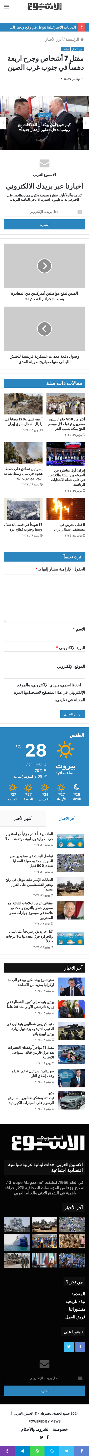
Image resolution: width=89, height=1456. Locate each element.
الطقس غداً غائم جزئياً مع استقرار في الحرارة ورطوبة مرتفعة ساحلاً (29, 836)
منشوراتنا (77, 1309)
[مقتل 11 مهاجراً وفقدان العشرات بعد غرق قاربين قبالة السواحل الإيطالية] (71, 1054)
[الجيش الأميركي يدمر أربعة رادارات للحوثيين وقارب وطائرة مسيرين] (17, 1242)
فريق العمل (75, 1316)
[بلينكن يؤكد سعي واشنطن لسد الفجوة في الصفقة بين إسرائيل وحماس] (45, 1260)
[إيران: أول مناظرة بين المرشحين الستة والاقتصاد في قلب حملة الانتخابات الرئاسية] (65, 454)
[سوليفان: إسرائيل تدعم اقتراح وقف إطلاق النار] (71, 1078)
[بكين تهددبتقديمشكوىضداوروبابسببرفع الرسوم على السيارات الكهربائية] (71, 1100)
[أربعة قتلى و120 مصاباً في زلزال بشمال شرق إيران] (23, 403)
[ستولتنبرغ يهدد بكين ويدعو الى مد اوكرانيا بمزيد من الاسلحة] (71, 987)
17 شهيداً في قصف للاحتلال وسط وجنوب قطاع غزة (23, 527)
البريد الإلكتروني (70, 647)
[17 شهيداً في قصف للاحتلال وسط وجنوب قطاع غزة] (23, 509)
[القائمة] (6, 6)
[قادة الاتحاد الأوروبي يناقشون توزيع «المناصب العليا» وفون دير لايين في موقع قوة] (45, 1241)
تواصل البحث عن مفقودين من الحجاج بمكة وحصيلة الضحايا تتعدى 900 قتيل (31, 861)
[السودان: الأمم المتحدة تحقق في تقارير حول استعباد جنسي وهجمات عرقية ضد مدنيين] (72, 1241)
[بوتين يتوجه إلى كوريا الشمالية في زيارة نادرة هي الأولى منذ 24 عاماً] (71, 1009)
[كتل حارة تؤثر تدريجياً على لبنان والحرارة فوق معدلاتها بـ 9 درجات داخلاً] (70, 938)
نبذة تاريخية (75, 1301)
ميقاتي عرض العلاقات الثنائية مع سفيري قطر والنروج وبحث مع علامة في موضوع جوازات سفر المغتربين (30, 910)
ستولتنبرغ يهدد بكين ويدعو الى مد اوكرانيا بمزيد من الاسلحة (31, 982)
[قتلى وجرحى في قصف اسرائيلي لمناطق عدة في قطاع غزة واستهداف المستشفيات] (17, 1224)
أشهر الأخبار (23, 818)
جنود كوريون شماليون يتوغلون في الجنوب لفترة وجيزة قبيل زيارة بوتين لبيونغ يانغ (30, 1028)
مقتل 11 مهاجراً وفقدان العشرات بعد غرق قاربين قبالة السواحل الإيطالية (31, 1052)
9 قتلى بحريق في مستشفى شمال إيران (69, 527)
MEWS (55, 1421)
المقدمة (78, 1293)
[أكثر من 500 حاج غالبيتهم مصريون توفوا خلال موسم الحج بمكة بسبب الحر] (65, 403)
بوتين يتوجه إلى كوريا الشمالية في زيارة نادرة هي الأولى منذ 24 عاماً (30, 1004)
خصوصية (60, 1429)
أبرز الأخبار (54, 39)
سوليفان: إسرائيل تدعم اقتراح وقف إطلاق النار (33, 1073)
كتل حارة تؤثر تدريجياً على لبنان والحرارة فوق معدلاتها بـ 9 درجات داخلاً (29, 936)
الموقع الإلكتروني (71, 666)
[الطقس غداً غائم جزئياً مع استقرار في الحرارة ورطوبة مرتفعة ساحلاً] (70, 841)
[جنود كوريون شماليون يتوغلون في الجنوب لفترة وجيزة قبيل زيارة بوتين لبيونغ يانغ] (71, 1031)
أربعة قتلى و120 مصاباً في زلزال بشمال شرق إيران (24, 421)
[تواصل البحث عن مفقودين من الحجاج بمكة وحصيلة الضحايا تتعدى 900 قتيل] (70, 863)
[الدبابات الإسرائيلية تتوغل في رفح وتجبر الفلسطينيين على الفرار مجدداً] (70, 886)
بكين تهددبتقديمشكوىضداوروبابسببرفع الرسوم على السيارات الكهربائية (31, 1098)
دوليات (66, 49)
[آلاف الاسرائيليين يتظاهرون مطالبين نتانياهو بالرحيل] (72, 1260)
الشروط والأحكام (35, 1429)
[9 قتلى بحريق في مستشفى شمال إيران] (65, 509)
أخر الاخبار (67, 818)
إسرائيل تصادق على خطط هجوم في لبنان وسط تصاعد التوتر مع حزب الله (23, 473)
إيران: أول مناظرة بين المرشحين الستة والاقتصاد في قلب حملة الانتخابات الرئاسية (66, 477)
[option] (44, 123)
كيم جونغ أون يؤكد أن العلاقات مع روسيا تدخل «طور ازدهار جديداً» (44, 127)
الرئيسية (73, 39)
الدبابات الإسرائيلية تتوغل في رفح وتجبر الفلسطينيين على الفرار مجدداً (29, 884)
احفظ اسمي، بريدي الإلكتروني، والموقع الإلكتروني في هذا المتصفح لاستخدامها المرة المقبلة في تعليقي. (49, 692)
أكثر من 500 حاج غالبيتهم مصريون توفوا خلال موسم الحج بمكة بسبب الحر (66, 424)
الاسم (79, 629)
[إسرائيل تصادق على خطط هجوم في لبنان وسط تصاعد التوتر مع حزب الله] (23, 453)
